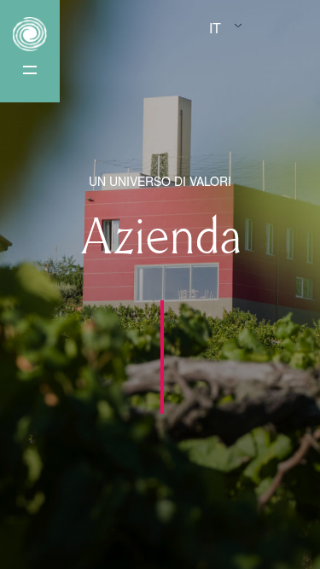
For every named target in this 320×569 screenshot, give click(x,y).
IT (215, 28)
